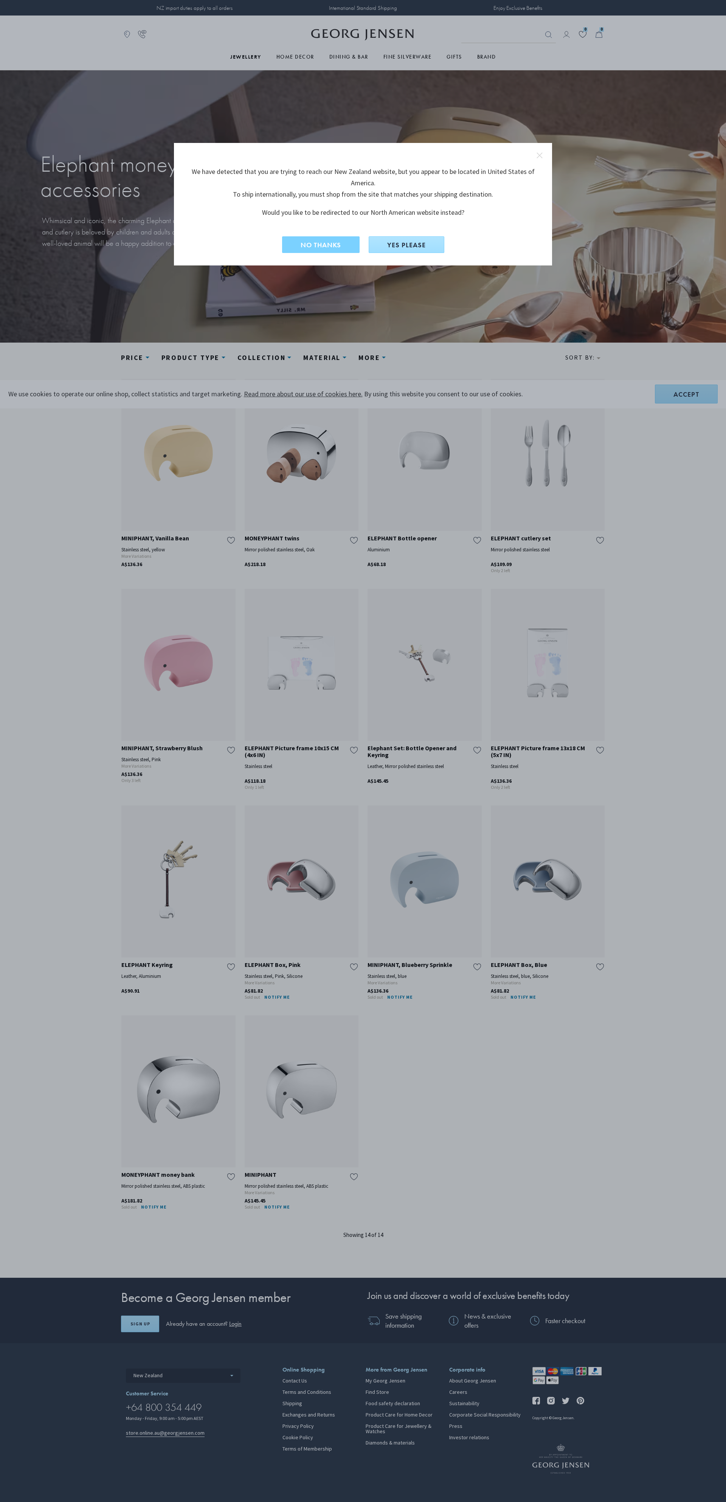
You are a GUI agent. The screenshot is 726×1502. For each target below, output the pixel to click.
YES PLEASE (406, 245)
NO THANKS (321, 245)
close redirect (540, 155)
